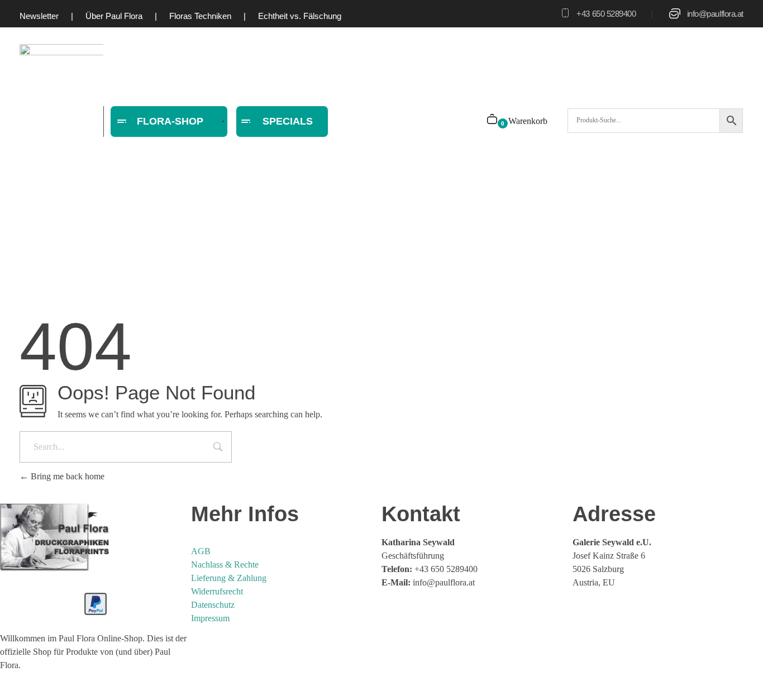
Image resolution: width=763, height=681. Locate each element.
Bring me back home (66, 476)
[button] (24, 656)
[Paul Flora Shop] (56, 538)
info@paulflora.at (715, 13)
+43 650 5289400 (606, 13)
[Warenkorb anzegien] (493, 120)
